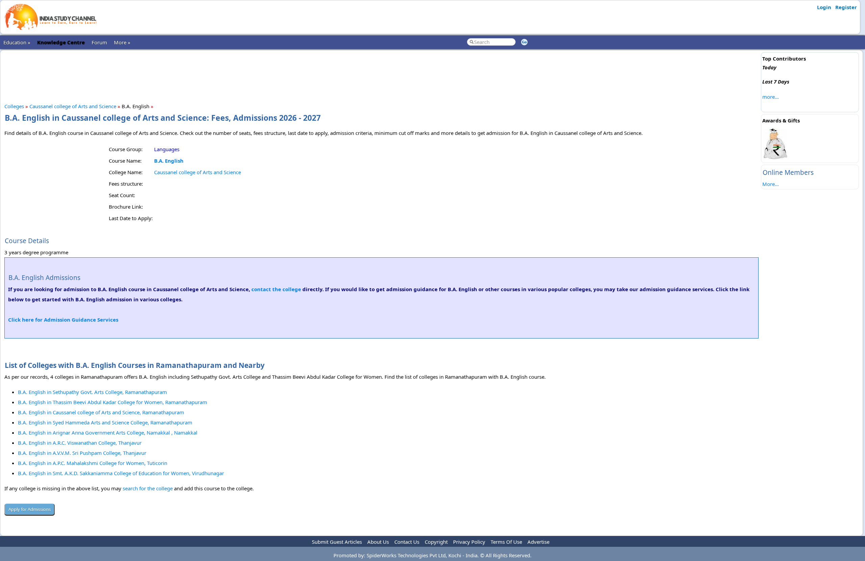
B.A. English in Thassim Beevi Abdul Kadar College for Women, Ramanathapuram (112, 402)
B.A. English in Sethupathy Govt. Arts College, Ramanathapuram (92, 392)
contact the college (276, 289)
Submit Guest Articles (337, 541)
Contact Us (406, 541)
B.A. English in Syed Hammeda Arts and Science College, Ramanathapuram (105, 422)
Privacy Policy (469, 541)
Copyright (436, 541)
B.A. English (168, 160)
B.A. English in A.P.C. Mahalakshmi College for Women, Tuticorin (92, 463)
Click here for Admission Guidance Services (63, 319)
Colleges (14, 106)
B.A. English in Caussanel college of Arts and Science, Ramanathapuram (101, 412)
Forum (99, 42)
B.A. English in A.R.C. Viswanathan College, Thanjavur (80, 442)
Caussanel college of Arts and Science (72, 106)
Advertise (538, 541)
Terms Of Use (506, 541)
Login (824, 7)
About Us (378, 541)
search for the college (148, 488)
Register (846, 7)
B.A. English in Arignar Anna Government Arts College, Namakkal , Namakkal (107, 432)
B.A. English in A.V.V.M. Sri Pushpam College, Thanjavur (82, 452)
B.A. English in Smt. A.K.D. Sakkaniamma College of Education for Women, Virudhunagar (121, 473)
